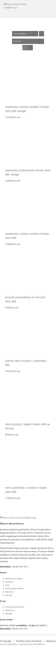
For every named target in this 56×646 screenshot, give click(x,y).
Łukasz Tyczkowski (8, 644)
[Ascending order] (41, 33)
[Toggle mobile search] (46, 10)
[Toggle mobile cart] (42, 10)
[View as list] (30, 47)
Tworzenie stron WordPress (32, 644)
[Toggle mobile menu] (51, 10)
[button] (6, 60)
